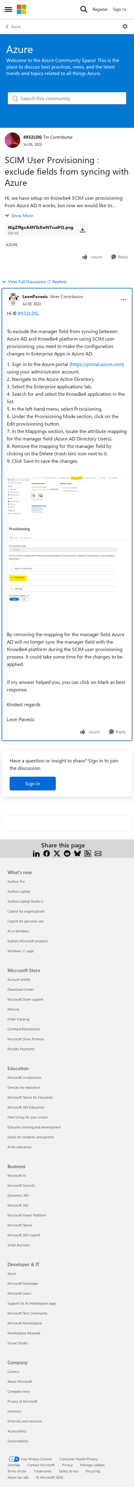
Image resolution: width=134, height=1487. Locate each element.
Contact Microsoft (41, 1464)
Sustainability (17, 1441)
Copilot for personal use (25, 921)
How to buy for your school (27, 1117)
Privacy (67, 1464)
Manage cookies (92, 1464)
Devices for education (23, 1087)
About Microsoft (19, 1381)
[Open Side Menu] (8, 9)
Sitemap (13, 1464)
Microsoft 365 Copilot (23, 1235)
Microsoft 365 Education (25, 1107)
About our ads (18, 1477)
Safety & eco (68, 1471)
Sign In (119, 9)
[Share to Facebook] (46, 852)
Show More (22, 215)
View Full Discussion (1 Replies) (37, 281)
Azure (16, 26)
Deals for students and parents (30, 1137)
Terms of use (16, 1471)
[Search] (84, 9)
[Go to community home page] (21, 9)
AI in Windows (18, 931)
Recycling (93, 1471)
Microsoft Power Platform (26, 1215)
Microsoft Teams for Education (30, 1097)
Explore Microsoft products (27, 941)
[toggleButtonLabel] (125, 26)
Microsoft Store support (25, 999)
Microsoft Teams (19, 1225)
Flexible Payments (21, 1049)
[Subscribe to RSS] (87, 852)
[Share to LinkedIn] (36, 852)
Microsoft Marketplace (24, 1323)
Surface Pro (16, 881)
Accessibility (16, 1431)
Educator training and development (34, 1127)
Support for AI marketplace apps (31, 1303)
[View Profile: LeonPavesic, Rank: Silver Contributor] (13, 299)
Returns (13, 1009)
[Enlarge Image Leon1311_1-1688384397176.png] (67, 574)
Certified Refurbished (23, 1029)
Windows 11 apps (20, 951)
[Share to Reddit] (67, 852)
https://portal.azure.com (96, 364)
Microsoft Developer (22, 1283)
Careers (13, 1371)
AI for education (19, 1147)
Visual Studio (17, 1343)
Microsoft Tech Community (27, 1313)
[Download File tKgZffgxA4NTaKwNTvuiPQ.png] (82, 229)
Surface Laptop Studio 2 (25, 901)
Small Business (18, 1245)
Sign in (32, 783)
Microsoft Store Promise (25, 1039)
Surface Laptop (18, 891)
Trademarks (42, 1471)
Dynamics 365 (18, 1195)
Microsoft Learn (19, 1293)
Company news (18, 1391)
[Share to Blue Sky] (77, 852)
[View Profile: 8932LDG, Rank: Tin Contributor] (12, 140)
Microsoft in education (24, 1077)
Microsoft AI (16, 1175)
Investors (14, 1411)
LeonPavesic (35, 296)
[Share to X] (57, 852)
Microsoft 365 (17, 1205)
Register (100, 9)
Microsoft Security (21, 1185)
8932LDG (32, 137)
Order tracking (18, 1019)
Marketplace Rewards (24, 1333)
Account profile (18, 979)
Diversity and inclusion (24, 1421)
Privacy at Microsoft (22, 1401)
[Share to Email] (98, 852)
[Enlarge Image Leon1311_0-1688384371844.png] (67, 500)
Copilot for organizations (26, 911)
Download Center (20, 989)
